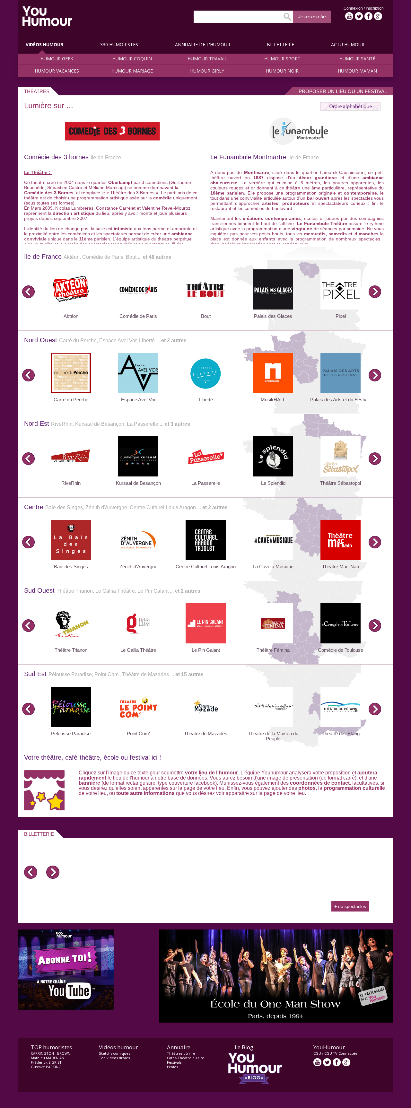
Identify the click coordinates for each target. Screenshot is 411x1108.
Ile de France (97, 256)
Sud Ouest (112, 590)
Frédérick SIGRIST (46, 1062)
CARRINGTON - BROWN (50, 1053)
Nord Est (107, 423)
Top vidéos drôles (114, 1057)
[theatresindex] (350, 109)
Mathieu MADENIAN (47, 1057)
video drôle (47, 16)
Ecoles (172, 1066)
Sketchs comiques (114, 1053)
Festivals (174, 1062)
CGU (317, 1053)
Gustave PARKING (46, 1066)
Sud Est (114, 673)
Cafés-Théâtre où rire (185, 1057)
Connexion (354, 8)
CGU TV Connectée (340, 1053)
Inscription (375, 8)
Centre (126, 506)
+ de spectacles (350, 906)
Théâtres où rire (181, 1053)
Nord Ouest (105, 340)
